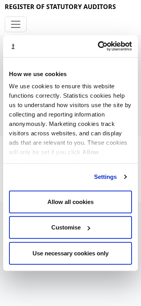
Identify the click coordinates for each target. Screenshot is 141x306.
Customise (66, 227)
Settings (105, 176)
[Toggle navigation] (16, 24)
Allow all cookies (70, 201)
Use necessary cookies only (70, 253)
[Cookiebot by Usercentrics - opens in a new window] (99, 46)
